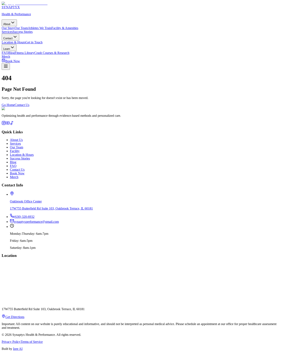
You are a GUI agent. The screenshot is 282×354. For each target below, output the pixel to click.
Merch (6, 56)
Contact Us (22, 105)
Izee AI (18, 348)
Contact (8, 38)
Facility (15, 151)
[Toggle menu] (6, 66)
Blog (11, 53)
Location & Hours (13, 42)
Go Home (8, 105)
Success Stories (23, 31)
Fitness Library (24, 53)
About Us (16, 140)
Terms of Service (32, 341)
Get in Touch (34, 42)
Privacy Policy (11, 341)
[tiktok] (12, 124)
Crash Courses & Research (51, 53)
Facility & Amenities (64, 28)
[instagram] (4, 124)
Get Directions (14, 317)
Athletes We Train (39, 28)
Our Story (8, 28)
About (6, 24)
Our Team (21, 28)
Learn (6, 48)
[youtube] (8, 124)
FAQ (5, 53)
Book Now (17, 173)
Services (7, 31)
